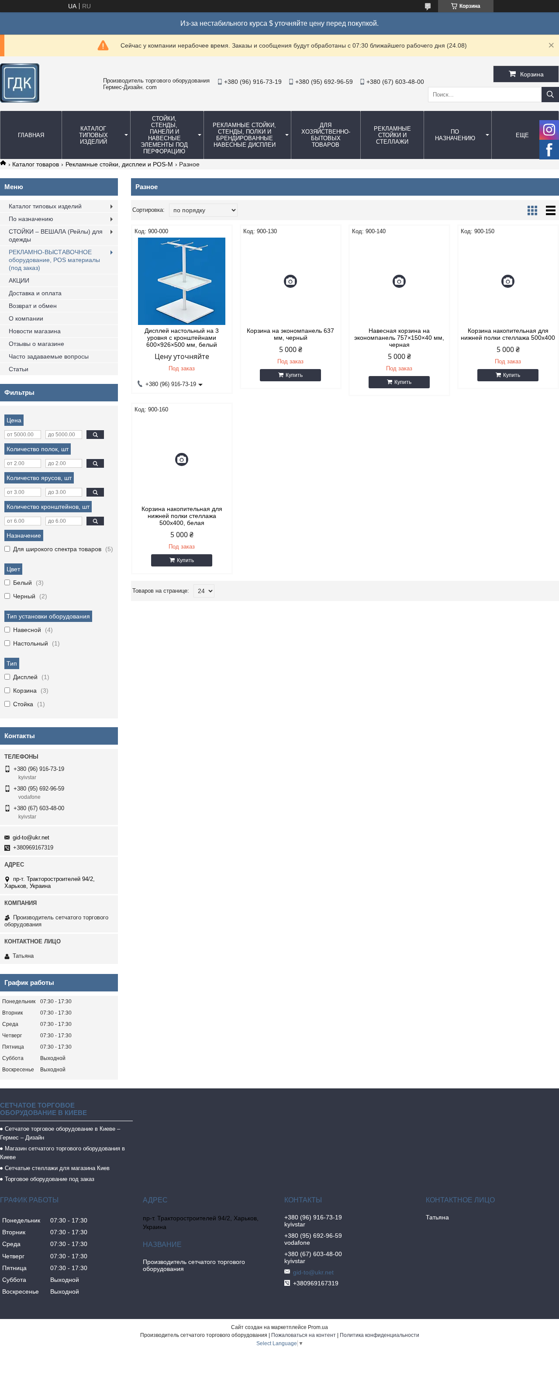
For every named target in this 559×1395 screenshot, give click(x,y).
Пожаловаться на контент (303, 1335)
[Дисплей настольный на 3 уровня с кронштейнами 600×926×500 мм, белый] (182, 281)
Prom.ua (318, 1327)
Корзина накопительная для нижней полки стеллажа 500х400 (508, 334)
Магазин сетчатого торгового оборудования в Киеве (62, 1152)
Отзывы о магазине (36, 343)
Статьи (18, 369)
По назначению (455, 135)
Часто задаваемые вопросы (49, 356)
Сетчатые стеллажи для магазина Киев (57, 1168)
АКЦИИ (19, 280)
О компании (26, 318)
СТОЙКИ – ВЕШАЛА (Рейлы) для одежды (56, 235)
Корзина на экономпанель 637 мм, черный (290, 334)
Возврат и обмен (33, 305)
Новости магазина (35, 331)
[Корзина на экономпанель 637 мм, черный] (290, 281)
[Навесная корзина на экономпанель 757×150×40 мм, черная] (399, 281)
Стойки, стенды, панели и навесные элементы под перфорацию (164, 135)
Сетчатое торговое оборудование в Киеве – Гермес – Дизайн (60, 1133)
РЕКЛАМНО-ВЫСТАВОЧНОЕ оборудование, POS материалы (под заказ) (54, 260)
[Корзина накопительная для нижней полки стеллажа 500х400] (508, 281)
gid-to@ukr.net (31, 837)
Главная (31, 135)
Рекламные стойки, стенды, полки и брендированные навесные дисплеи (244, 135)
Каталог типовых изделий (93, 135)
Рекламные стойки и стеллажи (392, 135)
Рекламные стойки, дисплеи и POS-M (119, 164)
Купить (294, 375)
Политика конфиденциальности (379, 1335)
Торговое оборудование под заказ (49, 1179)
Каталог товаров (35, 164)
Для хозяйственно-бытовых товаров (325, 135)
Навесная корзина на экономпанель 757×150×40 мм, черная (399, 337)
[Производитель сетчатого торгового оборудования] (19, 100)
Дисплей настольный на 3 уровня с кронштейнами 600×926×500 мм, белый (182, 337)
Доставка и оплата (35, 293)
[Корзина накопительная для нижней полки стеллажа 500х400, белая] (182, 459)
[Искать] (550, 94)
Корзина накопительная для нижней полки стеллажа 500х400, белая (181, 515)
